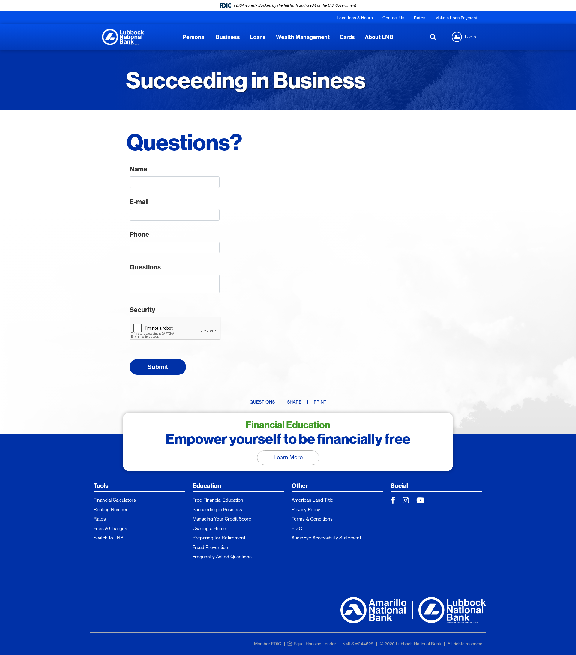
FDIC (297, 528)
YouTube (420, 500)
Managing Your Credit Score (222, 519)
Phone (139, 234)
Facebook (393, 500)
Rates (420, 17)
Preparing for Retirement (219, 538)
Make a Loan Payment (456, 17)
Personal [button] (194, 37)
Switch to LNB (108, 538)
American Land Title (312, 500)
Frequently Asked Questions (222, 557)
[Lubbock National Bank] (123, 36)
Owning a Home (209, 528)
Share (294, 402)
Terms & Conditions (312, 519)
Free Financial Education (218, 500)
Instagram (406, 500)
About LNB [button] (379, 37)
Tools (101, 486)
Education (207, 486)
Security (142, 310)
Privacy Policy (306, 509)
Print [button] (320, 402)
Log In (470, 37)
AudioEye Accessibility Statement (326, 538)
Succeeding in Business (217, 509)
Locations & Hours (355, 17)
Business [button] (228, 37)
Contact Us (393, 17)
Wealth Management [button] (303, 37)
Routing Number (111, 509)
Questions (145, 267)
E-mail (139, 202)
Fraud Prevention (210, 547)
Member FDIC (267, 644)
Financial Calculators (115, 500)
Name (139, 169)
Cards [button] (347, 37)
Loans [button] (258, 37)
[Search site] (433, 37)
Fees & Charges (110, 528)
